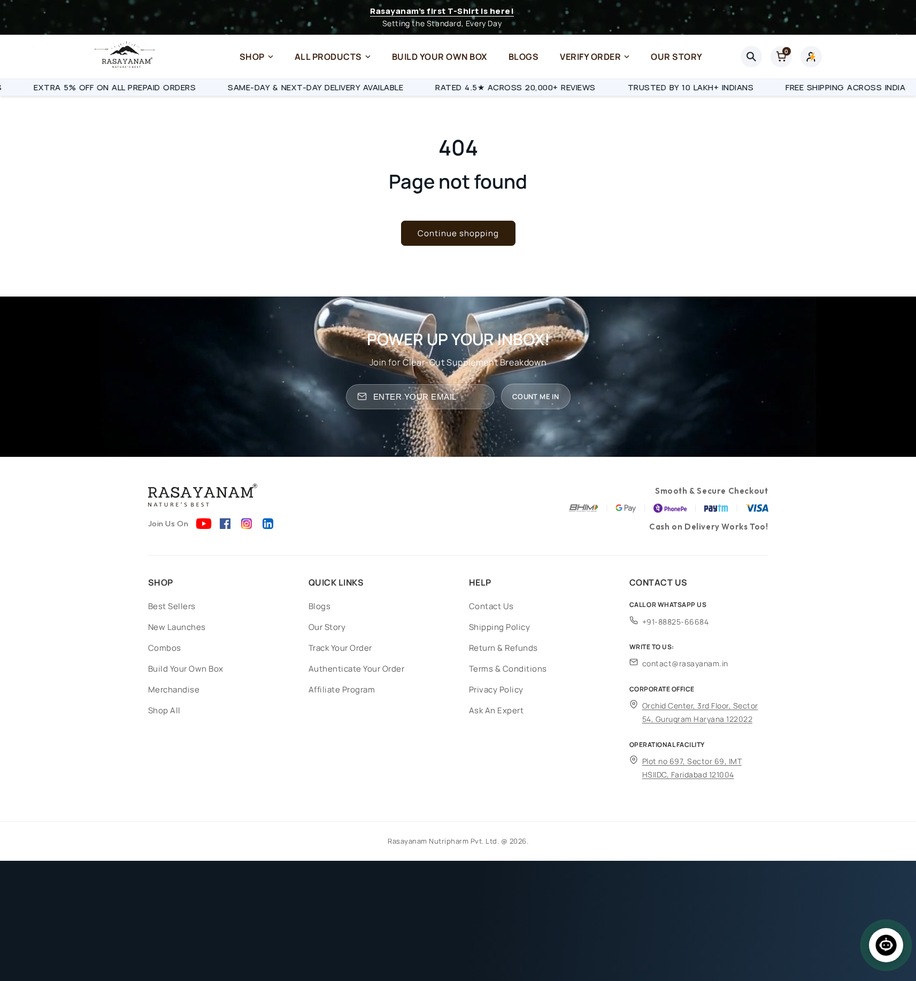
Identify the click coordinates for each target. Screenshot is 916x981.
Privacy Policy (496, 689)
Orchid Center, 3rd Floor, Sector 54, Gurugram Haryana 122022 (700, 712)
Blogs (320, 606)
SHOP (252, 57)
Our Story (327, 627)
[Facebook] (225, 523)
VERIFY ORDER (590, 57)
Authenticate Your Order (357, 668)
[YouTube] (203, 523)
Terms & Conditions (508, 668)
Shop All (164, 710)
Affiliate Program (342, 689)
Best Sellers (172, 606)
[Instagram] (246, 523)
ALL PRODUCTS (328, 57)
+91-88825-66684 (675, 622)
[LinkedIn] (267, 523)
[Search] (751, 56)
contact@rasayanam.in (685, 663)
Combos (164, 647)
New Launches (177, 627)
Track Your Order (340, 647)
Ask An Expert (496, 710)
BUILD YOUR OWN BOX (439, 57)
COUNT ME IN (535, 396)
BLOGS (524, 57)
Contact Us (491, 606)
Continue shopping (458, 233)
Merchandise (174, 689)
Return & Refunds (503, 647)
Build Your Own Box (186, 668)
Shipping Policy (499, 627)
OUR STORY (677, 57)
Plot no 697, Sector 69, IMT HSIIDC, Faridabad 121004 (692, 768)
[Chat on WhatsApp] (886, 945)
